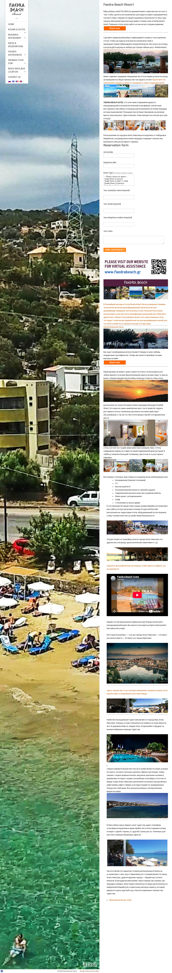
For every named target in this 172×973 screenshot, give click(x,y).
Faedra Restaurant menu (113, 327)
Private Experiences (15, 53)
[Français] (17, 81)
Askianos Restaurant (14, 36)
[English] (21, 81)
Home (11, 24)
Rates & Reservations (15, 45)
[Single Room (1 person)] (119, 179)
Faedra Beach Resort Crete (120, 900)
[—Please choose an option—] (119, 177)
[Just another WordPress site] (17, 9)
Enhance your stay (16, 62)
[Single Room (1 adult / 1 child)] (119, 181)
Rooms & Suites (16, 29)
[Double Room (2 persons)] (119, 183)
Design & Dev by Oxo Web (89, 971)
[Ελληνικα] (13, 81)
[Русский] (9, 81)
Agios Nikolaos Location (16, 70)
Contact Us (14, 77)
